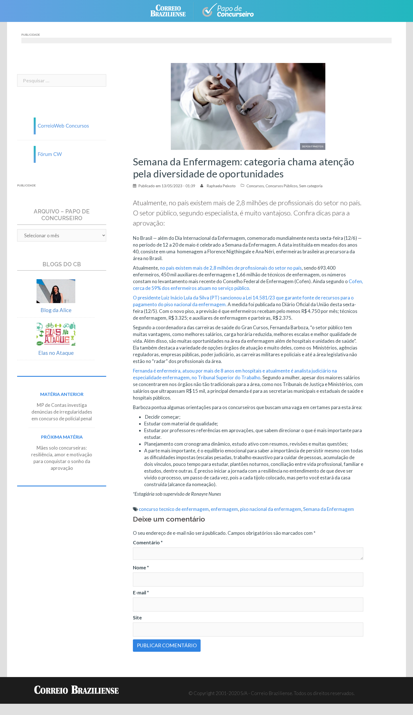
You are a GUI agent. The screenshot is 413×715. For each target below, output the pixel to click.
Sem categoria (311, 186)
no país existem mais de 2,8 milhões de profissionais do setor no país (231, 268)
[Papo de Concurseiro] (229, 10)
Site (137, 618)
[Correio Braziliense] (172, 10)
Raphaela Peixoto (221, 186)
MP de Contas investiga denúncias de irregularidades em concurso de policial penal (61, 411)
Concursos (255, 186)
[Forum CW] (62, 154)
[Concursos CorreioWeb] (62, 125)
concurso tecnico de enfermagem (174, 509)
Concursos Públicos (282, 186)
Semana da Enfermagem (328, 509)
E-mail (141, 593)
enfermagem (224, 509)
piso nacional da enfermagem (270, 509)
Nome (141, 567)
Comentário (148, 542)
